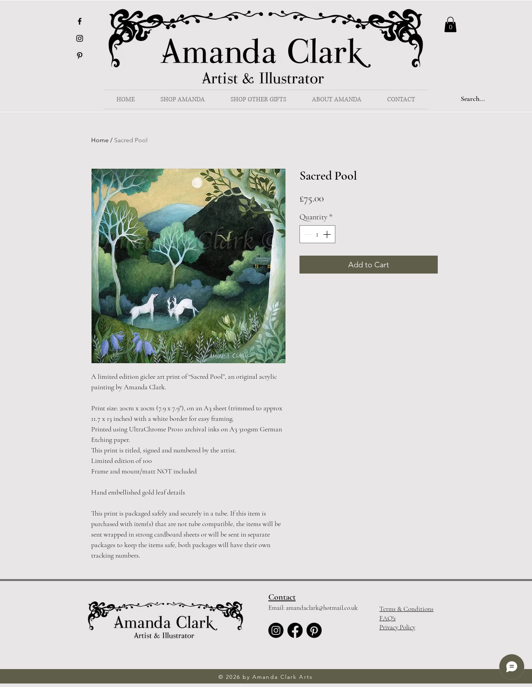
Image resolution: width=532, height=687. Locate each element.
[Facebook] (79, 21)
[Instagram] (79, 38)
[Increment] (327, 234)
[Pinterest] (79, 55)
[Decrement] (307, 234)
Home (100, 140)
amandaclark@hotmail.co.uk (322, 608)
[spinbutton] (317, 234)
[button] (183, 99)
